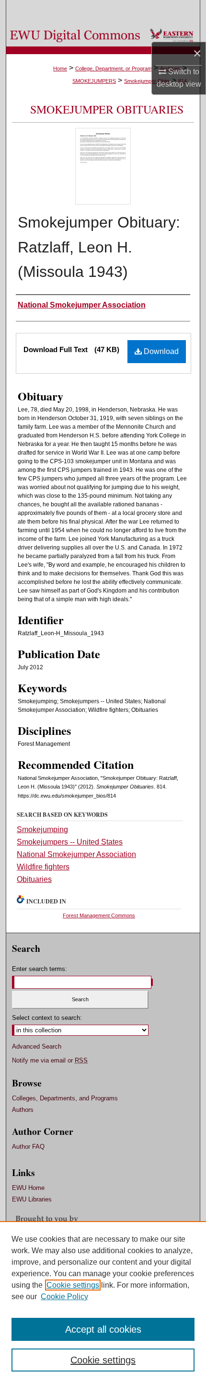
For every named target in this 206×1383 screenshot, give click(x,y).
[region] (103, 1302)
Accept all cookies (103, 1329)
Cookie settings (72, 1285)
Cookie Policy (64, 1296)
